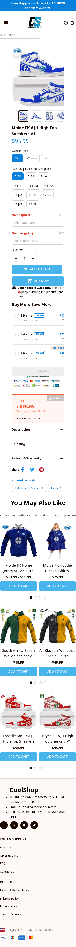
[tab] (31, 597)
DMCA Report (44, 930)
